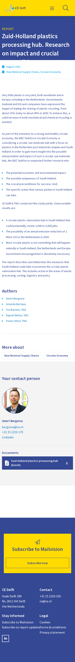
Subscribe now (37, 563)
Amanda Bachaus (16, 304)
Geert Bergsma (15, 298)
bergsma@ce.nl (12, 427)
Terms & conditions (53, 627)
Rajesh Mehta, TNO (17, 315)
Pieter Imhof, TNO (16, 321)
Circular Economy (57, 355)
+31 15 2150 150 (50, 596)
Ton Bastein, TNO (16, 309)
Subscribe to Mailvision (17, 622)
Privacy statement (52, 632)
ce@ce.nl (46, 601)
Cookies (45, 622)
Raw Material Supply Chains (21, 355)
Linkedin (8, 437)
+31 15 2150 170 (12, 432)
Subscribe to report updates (19, 627)
